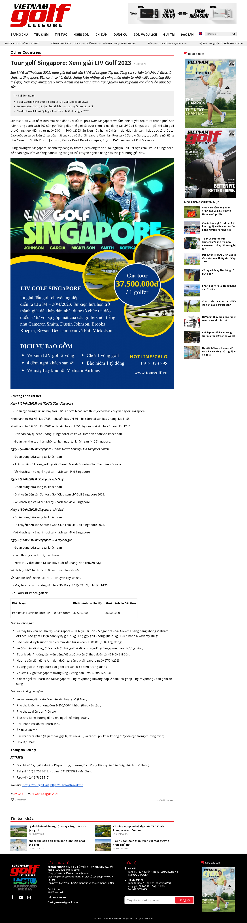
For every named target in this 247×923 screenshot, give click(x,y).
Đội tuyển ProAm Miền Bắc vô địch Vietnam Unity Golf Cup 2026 (219, 258)
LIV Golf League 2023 (44, 794)
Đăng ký (184, 900)
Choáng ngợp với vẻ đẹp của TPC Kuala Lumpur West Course (138, 828)
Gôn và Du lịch (145, 35)
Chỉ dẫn (101, 35)
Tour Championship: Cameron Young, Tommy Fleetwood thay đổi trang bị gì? (219, 243)
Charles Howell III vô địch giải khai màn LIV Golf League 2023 (53, 111)
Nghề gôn (81, 35)
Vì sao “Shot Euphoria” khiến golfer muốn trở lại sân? (219, 303)
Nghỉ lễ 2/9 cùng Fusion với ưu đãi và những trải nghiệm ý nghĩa (219, 351)
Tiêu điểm (41, 35)
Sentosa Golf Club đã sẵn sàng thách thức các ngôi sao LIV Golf (55, 106)
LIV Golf (18, 794)
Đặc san (187, 35)
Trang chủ (19, 35)
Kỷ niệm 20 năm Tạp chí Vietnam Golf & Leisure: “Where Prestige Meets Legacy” (71, 43)
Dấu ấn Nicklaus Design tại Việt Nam (145, 43)
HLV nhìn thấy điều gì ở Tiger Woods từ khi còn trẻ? (219, 318)
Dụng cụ (120, 35)
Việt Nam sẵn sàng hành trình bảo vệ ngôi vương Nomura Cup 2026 (216, 211)
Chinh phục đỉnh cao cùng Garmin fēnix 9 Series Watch (218, 334)
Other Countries (25, 52)
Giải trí (169, 35)
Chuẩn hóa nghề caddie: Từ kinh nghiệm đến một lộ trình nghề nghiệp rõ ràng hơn (219, 226)
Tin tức (61, 35)
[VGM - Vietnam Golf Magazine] (41, 15)
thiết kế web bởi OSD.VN (124, 921)
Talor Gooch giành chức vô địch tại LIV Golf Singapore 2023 (52, 101)
